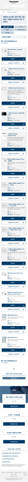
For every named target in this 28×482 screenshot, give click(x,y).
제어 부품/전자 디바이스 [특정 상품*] (9, 456)
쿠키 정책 (24, 472)
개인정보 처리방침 (18, 472)
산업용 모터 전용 (5, 461)
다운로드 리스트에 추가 (16, 63)
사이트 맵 (3, 472)
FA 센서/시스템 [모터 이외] (7, 459)
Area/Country (14, 476)
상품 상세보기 (14, 378)
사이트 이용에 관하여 (9, 472)
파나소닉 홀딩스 (14, 474)
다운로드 (12, 58)
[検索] (24, 6)
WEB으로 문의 (14, 406)
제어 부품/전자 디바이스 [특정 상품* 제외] (10, 453)
